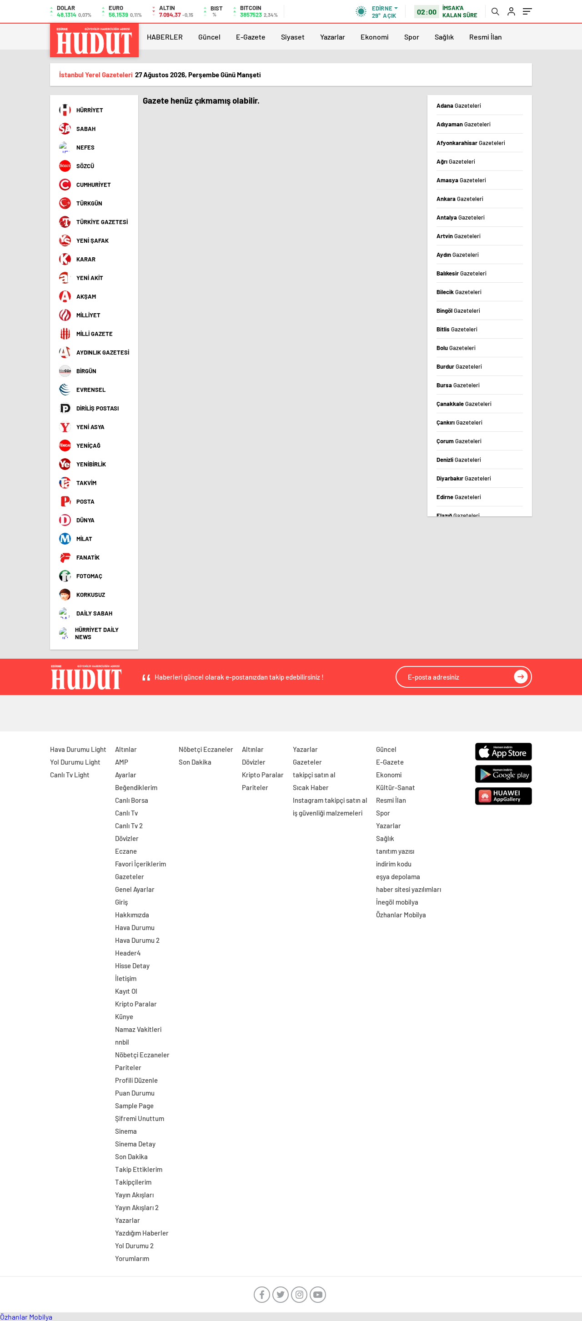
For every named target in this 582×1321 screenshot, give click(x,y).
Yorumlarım (132, 1258)
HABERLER (165, 36)
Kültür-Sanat (395, 787)
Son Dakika (131, 1156)
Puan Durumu (135, 1093)
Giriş (121, 902)
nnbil (122, 1042)
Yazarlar (332, 36)
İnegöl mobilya (397, 902)
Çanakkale (464, 403)
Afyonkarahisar (470, 142)
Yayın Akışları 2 (137, 1207)
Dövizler (127, 838)
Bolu (456, 347)
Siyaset (293, 36)
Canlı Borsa (131, 800)
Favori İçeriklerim (140, 864)
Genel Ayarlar (135, 889)
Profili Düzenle (136, 1080)
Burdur (459, 366)
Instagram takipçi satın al (330, 800)
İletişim (125, 978)
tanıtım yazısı (395, 851)
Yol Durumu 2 (134, 1245)
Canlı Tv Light (70, 775)
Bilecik (459, 291)
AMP (121, 762)
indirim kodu (393, 864)
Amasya (461, 180)
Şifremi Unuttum (139, 1118)
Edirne (458, 496)
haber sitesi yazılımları (408, 889)
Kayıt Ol (126, 991)
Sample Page (134, 1105)
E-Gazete (251, 36)
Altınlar (126, 749)
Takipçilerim (133, 1182)
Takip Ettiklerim (138, 1169)
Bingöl (458, 310)
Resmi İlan (485, 36)
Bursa (458, 385)
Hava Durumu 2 (137, 940)
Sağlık (444, 36)
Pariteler (128, 1067)
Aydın (457, 254)
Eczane (126, 851)
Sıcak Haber (311, 787)
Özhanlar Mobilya (401, 915)
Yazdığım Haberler (142, 1233)
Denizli (458, 459)
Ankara (459, 198)
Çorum (459, 441)
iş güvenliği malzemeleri (327, 813)
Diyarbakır (463, 478)
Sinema (126, 1131)
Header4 (128, 953)
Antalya (460, 217)
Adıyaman (463, 124)
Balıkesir (461, 273)
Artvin (458, 236)
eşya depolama (398, 876)
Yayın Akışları (134, 1195)
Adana (458, 105)
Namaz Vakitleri (138, 1029)
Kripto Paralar (136, 1004)
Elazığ (458, 515)
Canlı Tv (126, 813)
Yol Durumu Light (75, 762)
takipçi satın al (314, 775)
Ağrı (455, 161)
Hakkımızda (132, 915)
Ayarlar (125, 775)
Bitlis (456, 329)
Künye (124, 1016)
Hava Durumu (135, 927)
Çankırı (459, 422)
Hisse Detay (132, 965)
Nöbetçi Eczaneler (142, 1055)
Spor (411, 36)
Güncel (209, 36)
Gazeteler (129, 876)
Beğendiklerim (136, 787)
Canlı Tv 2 (129, 825)
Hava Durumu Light (78, 749)
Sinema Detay (135, 1144)
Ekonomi (375, 36)
